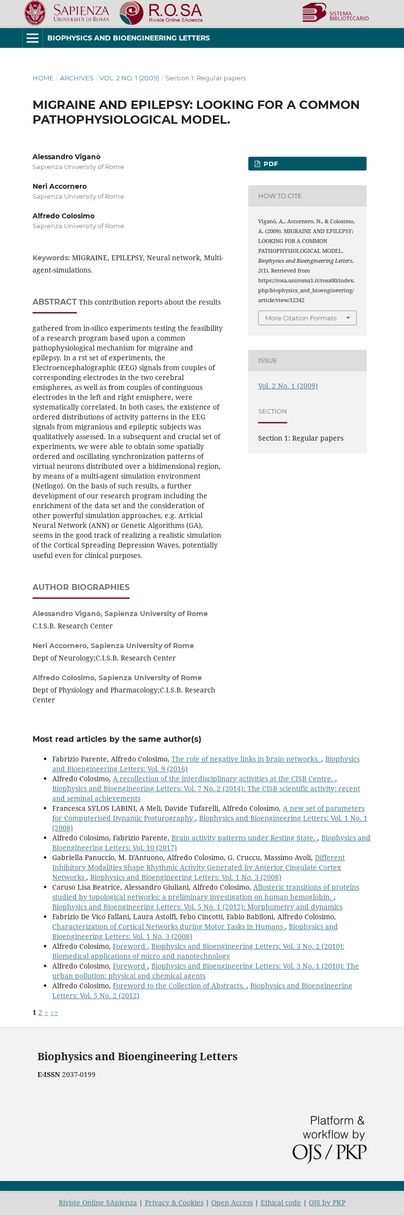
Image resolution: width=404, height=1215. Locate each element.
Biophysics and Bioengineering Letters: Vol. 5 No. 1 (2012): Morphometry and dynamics (197, 906)
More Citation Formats (301, 318)
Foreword (130, 946)
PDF (270, 164)
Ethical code (281, 1202)
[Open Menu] (32, 38)
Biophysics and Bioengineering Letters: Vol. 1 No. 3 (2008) (185, 877)
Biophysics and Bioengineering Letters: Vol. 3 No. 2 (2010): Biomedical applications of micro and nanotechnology (198, 951)
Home (43, 78)
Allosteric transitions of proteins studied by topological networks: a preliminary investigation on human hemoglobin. (205, 892)
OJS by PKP (327, 1202)
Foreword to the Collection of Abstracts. (179, 985)
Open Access (232, 1202)
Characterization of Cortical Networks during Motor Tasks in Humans (168, 926)
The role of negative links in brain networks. (246, 759)
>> (54, 1012)
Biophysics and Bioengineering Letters (128, 38)
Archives (77, 78)
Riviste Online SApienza (98, 1202)
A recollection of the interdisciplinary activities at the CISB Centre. (224, 778)
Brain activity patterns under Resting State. (244, 837)
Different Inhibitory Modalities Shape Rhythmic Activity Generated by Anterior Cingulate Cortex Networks (198, 867)
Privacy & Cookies (174, 1202)
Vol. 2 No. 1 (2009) (129, 78)
